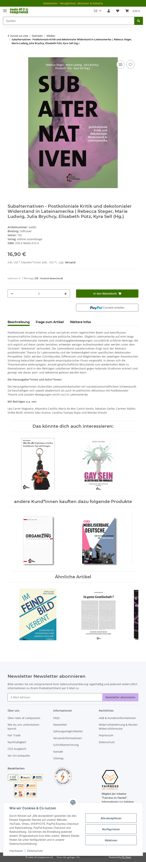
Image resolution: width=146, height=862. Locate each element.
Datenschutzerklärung (74, 684)
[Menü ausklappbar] (5, 9)
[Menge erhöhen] (65, 293)
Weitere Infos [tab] (80, 322)
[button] (108, 11)
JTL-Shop (126, 857)
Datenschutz (35, 850)
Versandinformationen (67, 738)
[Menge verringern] (12, 293)
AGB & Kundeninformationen (117, 718)
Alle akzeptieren (111, 818)
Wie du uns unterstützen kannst (23, 726)
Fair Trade (14, 735)
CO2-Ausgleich (17, 749)
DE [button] (96, 11)
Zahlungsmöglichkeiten (68, 731)
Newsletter (60, 724)
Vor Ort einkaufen (19, 755)
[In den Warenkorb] (11, 55)
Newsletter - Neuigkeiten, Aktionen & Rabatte (73, 3)
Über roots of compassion (24, 718)
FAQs (56, 718)
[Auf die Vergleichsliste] (120, 64)
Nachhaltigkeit (17, 742)
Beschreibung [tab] (19, 322)
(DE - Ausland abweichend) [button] (49, 278)
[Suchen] (138, 21)
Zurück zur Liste (19, 35)
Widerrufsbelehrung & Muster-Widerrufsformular (118, 726)
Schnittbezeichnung (66, 745)
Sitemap (58, 758)
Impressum (16, 850)
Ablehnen (111, 840)
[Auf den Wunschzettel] (130, 64)
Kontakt (58, 751)
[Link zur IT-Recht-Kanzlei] (62, 776)
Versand (70, 262)
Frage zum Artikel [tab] (50, 322)
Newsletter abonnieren (120, 697)
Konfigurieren (111, 829)
